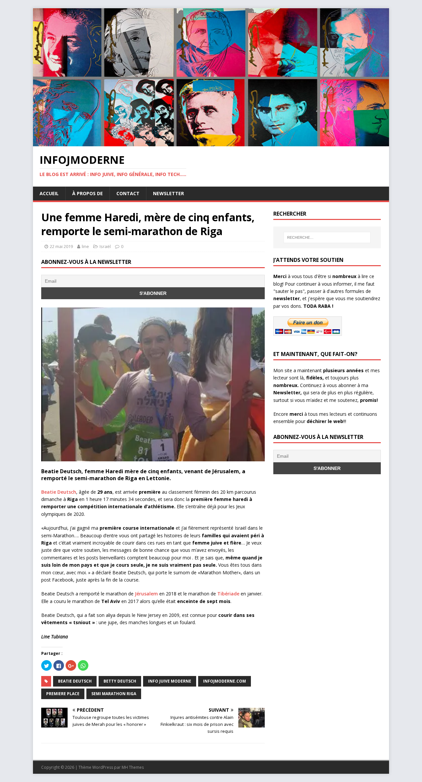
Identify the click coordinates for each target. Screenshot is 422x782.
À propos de (87, 193)
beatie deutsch (75, 681)
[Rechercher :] (327, 237)
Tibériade (228, 593)
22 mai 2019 (61, 246)
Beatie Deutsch (58, 492)
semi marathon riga (113, 693)
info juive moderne (169, 681)
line (85, 246)
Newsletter (168, 193)
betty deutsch (120, 681)
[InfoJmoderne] (211, 142)
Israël (105, 246)
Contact (127, 193)
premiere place (62, 693)
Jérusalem (146, 593)
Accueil (49, 193)
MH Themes (133, 767)
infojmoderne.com (224, 681)
